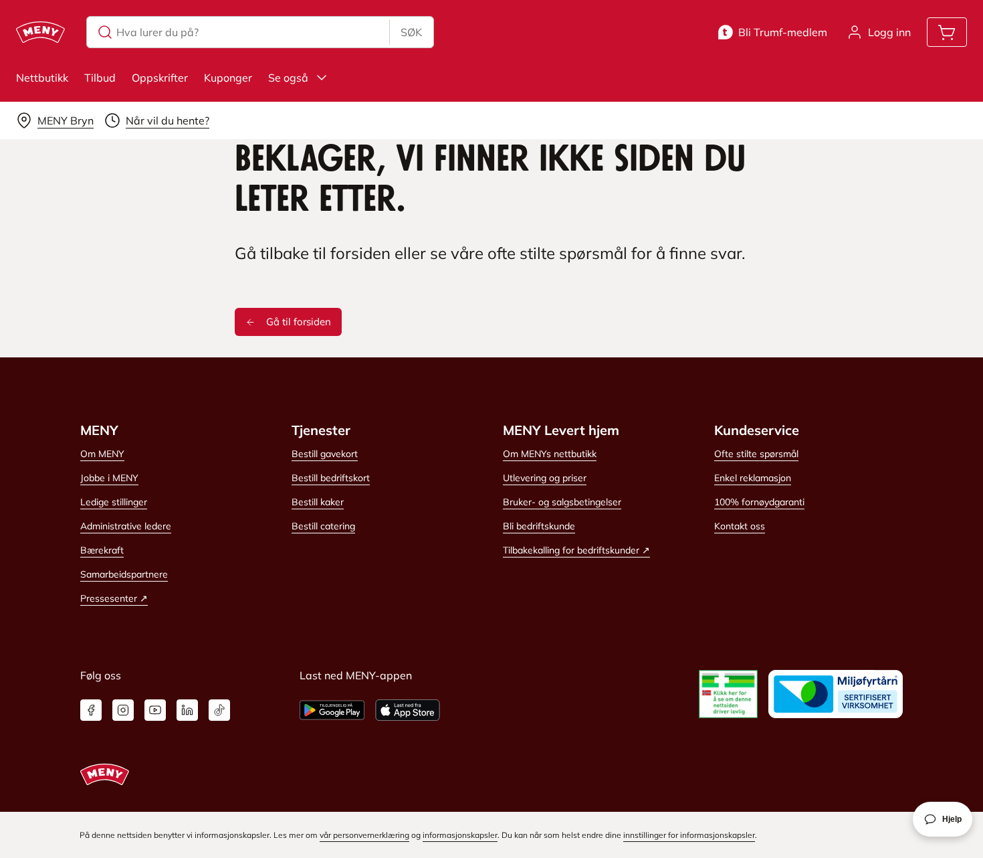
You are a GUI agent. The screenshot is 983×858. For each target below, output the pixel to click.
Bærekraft (102, 550)
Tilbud (100, 77)
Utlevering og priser (544, 478)
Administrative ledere (125, 526)
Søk (411, 32)
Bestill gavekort (325, 454)
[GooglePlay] (332, 710)
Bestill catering (323, 526)
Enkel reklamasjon (752, 478)
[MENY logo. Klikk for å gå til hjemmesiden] (40, 32)
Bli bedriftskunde (539, 526)
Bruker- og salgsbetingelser (562, 502)
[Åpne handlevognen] (947, 32)
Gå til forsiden (298, 321)
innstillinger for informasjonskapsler (689, 835)
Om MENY (102, 454)
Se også (288, 77)
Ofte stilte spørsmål (756, 454)
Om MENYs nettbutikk (549, 454)
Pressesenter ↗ (114, 598)
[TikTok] (219, 710)
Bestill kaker (318, 502)
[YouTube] (155, 710)
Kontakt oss (739, 526)
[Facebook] (91, 710)
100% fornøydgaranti (759, 502)
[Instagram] (123, 710)
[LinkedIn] (187, 710)
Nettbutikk (42, 77)
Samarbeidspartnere (124, 574)
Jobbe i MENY (109, 478)
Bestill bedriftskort (331, 478)
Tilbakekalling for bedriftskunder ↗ (576, 550)
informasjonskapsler (460, 835)
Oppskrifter (160, 77)
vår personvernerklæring (364, 835)
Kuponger (228, 77)
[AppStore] (407, 710)
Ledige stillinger (113, 502)
